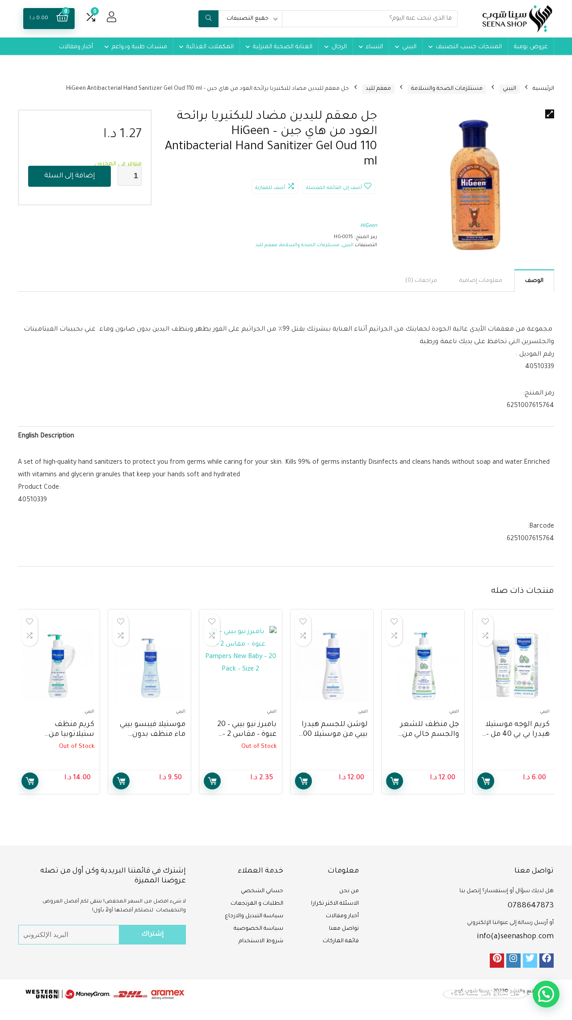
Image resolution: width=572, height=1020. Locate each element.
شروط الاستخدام (261, 941)
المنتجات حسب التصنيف (469, 47)
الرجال (339, 47)
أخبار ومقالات (76, 47)
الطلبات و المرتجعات (257, 904)
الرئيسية (543, 89)
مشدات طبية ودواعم (139, 47)
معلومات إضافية (480, 281)
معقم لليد (378, 89)
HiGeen (368, 226)
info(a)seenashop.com (515, 937)
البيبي (409, 47)
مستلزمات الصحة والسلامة (447, 89)
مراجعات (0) (421, 281)
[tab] (534, 280)
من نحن (349, 891)
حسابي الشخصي (262, 891)
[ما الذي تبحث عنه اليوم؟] (208, 18)
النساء (374, 47)
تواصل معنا (344, 929)
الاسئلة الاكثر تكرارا (335, 904)
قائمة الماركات (341, 941)
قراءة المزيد (212, 780)
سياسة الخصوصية (258, 929)
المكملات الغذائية (210, 47)
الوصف (534, 281)
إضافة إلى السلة (69, 176)
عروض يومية (531, 47)
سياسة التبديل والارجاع (254, 916)
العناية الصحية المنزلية (282, 47)
